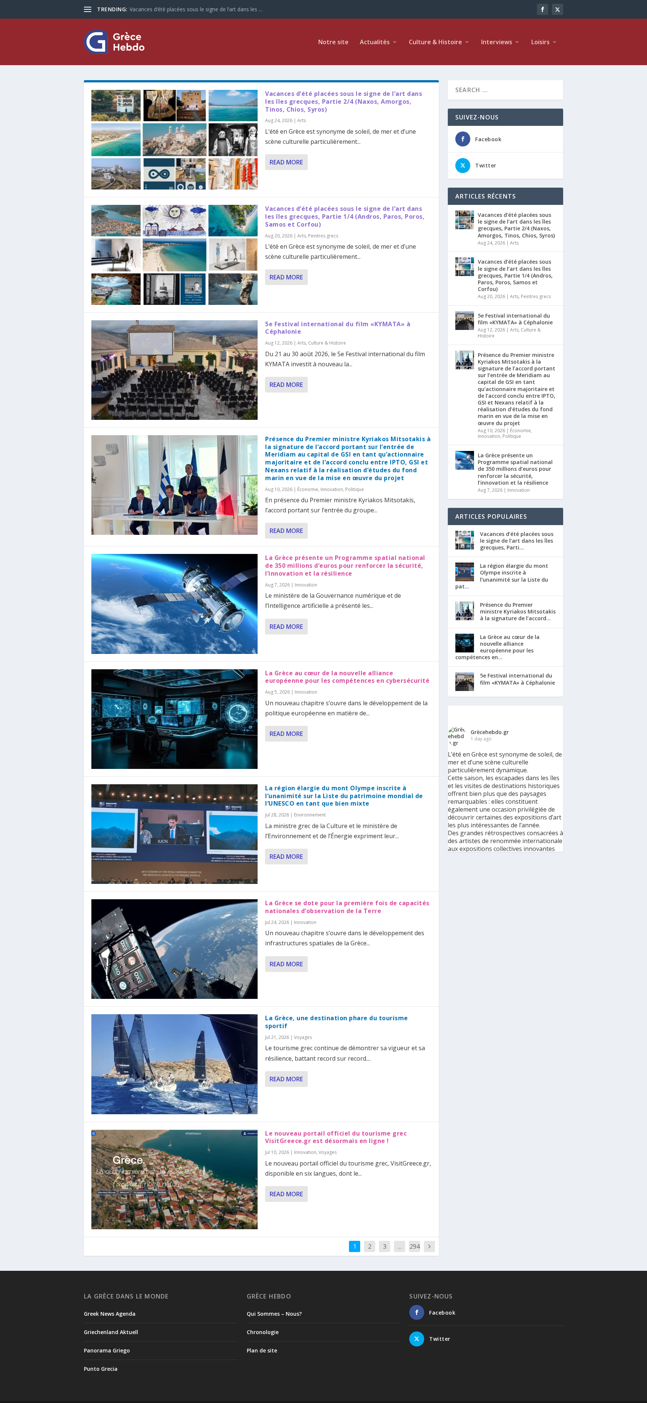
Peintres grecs (323, 236)
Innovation (332, 489)
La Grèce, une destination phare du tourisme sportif (336, 1022)
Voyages (303, 1037)
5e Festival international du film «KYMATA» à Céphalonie (337, 328)
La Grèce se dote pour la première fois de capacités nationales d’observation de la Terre (347, 907)
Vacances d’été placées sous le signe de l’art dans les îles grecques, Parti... (516, 540)
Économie (307, 489)
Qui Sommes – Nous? (274, 1313)
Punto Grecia (101, 1368)
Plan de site (262, 1350)
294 (415, 1246)
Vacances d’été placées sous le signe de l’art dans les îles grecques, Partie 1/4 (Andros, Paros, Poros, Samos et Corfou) (345, 216)
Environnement (310, 815)
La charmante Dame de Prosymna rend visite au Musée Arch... (205, 9)
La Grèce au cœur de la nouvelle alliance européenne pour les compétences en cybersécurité (347, 677)
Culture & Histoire (327, 343)
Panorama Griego (107, 1350)
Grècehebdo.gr (490, 732)
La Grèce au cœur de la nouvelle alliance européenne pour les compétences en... (497, 647)
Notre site (333, 42)
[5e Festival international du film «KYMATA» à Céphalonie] (174, 370)
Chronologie (263, 1332)
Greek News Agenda (110, 1313)
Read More (286, 162)
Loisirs (540, 42)
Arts (301, 120)
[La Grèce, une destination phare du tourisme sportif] (174, 1064)
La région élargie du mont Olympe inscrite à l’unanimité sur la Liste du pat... (501, 576)
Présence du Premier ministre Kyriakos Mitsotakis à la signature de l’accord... (518, 611)
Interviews (496, 42)
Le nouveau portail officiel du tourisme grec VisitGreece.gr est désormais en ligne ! (336, 1137)
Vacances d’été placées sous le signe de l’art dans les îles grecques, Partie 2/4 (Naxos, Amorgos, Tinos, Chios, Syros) (343, 101)
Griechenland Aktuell (111, 1332)
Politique (354, 489)
